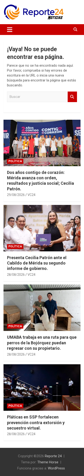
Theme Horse (47, 462)
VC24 (31, 195)
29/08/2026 (16, 195)
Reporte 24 (53, 456)
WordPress (56, 468)
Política (15, 161)
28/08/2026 (16, 274)
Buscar (72, 97)
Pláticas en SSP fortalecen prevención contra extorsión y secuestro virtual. (36, 422)
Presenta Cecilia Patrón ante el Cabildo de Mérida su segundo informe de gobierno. (36, 263)
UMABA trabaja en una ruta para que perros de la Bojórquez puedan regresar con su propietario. (42, 343)
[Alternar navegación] (10, 29)
